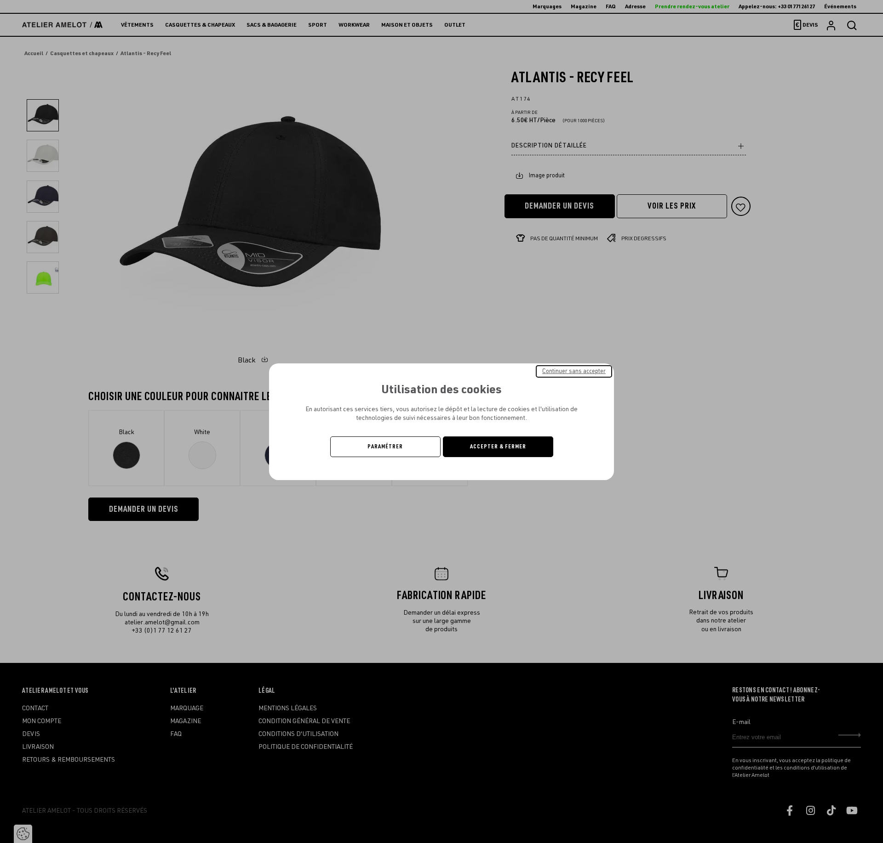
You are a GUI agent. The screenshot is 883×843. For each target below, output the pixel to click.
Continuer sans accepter (574, 370)
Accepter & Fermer (498, 446)
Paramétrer (385, 446)
